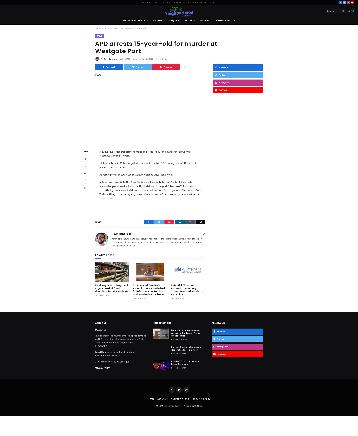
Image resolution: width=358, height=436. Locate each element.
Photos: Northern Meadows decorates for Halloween (186, 2)
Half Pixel (198, 406)
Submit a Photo (225, 20)
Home (97, 28)
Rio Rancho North (134, 20)
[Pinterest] (85, 180)
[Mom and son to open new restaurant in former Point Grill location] (161, 334)
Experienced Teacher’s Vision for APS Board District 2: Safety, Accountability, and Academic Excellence (150, 290)
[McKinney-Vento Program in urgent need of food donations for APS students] (112, 272)
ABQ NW (157, 20)
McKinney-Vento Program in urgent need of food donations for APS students (112, 288)
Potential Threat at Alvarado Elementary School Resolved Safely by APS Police (187, 290)
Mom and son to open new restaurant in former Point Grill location (185, 333)
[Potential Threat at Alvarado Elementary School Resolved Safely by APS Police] (188, 272)
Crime (99, 36)
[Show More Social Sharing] (184, 67)
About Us (162, 399)
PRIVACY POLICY (102, 368)
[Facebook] (85, 159)
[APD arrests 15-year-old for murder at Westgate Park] (150, 109)
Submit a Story (201, 399)
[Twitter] (85, 166)
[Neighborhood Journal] (179, 11)
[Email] (85, 187)
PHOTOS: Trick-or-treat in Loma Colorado (185, 362)
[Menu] (6, 11)
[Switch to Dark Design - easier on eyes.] (5, 2)
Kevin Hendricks (110, 59)
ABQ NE (173, 20)
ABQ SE (188, 20)
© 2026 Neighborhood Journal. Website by (174, 406)
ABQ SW (204, 20)
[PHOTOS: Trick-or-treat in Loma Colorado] (161, 365)
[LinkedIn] (85, 173)
